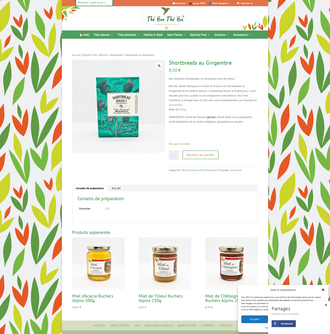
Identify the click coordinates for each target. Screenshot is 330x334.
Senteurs (219, 35)
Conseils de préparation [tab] (90, 188)
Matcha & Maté (153, 35)
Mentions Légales (159, 325)
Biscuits (103, 55)
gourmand (236, 170)
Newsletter (187, 325)
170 (107, 208)
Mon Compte (120, 325)
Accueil (76, 55)
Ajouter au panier (200, 155)
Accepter (255, 319)
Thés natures (102, 35)
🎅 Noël (84, 35)
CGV (137, 325)
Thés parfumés (127, 35)
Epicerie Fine (89, 55)
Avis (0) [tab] (116, 188)
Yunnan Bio (175, 104)
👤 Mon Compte (217, 3)
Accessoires (240, 35)
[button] (323, 290)
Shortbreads (116, 55)
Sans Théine (174, 35)
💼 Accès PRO (197, 3)
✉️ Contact (179, 3)
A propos (208, 325)
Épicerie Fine (198, 35)
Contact (226, 325)
